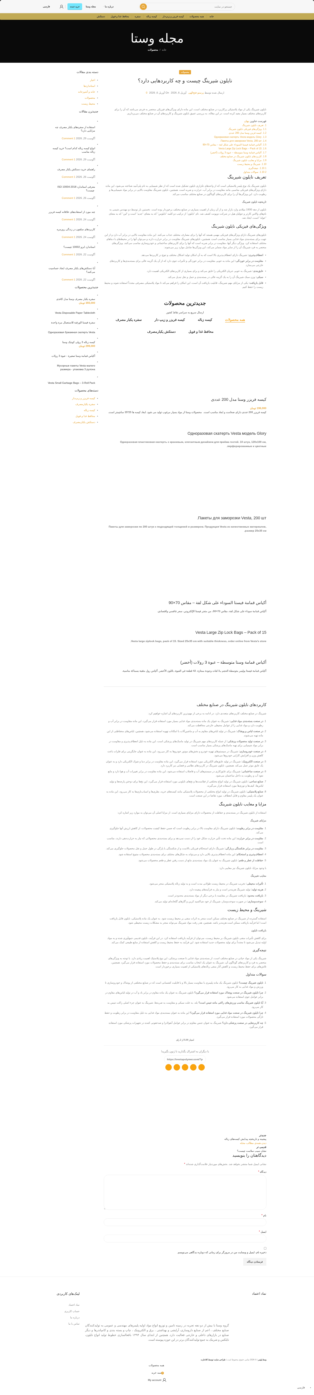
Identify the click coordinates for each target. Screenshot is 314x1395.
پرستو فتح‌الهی (196, 92)
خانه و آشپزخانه (86, 91)
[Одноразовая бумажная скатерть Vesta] (79, 328)
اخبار (92, 80)
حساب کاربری (72, 1311)
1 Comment (68, 138)
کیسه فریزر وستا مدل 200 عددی (238, 399)
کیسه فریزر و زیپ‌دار (83, 398)
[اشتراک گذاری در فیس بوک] (177, 1067)
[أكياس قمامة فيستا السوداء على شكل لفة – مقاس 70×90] (245, 542)
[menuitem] (302, 1387)
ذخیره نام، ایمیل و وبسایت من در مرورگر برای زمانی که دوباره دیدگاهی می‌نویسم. (221, 1252)
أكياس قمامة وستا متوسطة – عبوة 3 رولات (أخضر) (223, 662)
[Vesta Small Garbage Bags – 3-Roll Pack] (71, 376)
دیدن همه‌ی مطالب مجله (253, 1142)
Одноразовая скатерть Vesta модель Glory (227, 433)
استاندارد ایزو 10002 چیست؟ (79, 246)
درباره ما (75, 1317)
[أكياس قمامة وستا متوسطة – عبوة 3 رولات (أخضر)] (250, 653)
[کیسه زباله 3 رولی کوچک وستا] (80, 338)
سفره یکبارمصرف (85, 404)
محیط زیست (88, 103)
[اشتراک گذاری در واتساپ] (201, 1067)
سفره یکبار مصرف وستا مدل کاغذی (75, 299)
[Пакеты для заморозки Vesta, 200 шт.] (249, 458)
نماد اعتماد (74, 1304)
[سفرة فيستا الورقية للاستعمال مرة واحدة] (71, 318)
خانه (164, 49)
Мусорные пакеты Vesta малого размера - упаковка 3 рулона (76, 367)
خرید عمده (75, 6)
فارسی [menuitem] (301, 1387)
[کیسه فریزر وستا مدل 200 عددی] (249, 339)
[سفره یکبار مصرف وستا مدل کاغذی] (79, 294)
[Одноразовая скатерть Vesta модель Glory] (248, 424)
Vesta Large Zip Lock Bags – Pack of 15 (230, 632)
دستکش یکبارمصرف (84, 422)
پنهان (246, 121)
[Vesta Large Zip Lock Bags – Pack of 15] (251, 623)
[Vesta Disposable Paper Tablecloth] (73, 308)
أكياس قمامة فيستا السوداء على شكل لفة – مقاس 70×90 (217, 602)
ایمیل (262, 1231)
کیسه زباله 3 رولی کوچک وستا (78, 342)
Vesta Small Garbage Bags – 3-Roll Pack (71, 382)
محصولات (153, 49)
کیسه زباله (89, 410)
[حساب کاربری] (61, 6)
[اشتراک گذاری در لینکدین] (168, 1067)
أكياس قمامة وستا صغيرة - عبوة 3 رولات (73, 355)
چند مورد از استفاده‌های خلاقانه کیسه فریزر (72, 211)
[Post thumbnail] (71, 121)
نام (263, 1215)
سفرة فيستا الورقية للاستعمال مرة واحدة (73, 322)
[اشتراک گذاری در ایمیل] (193, 1067)
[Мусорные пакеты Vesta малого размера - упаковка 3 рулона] (80, 361)
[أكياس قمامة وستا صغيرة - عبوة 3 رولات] (72, 351)
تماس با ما (74, 1323)
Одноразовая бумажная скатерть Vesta (71, 332)
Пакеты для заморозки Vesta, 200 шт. (231, 518)
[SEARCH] (143, 6)
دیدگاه (262, 1171)
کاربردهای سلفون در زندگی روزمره (76, 229)
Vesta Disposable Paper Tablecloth (75, 312)
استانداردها (89, 85)
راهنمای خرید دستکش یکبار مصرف (76, 169)
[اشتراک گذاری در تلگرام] (185, 1067)
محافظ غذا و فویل (85, 416)
